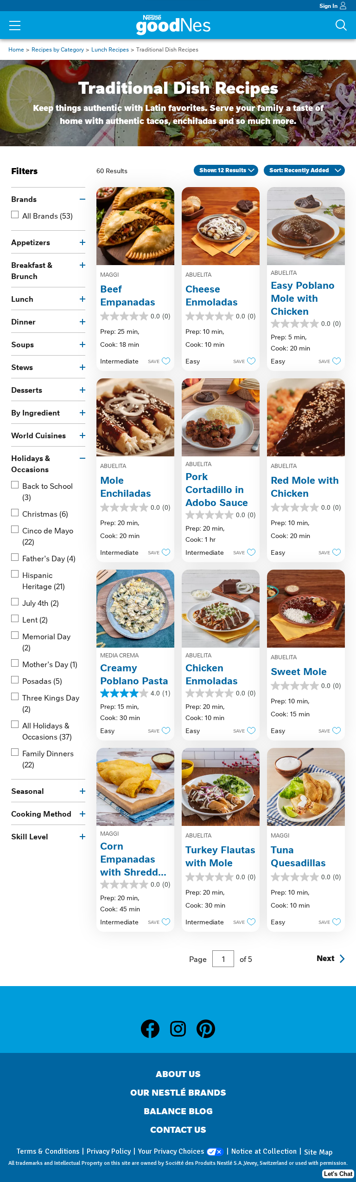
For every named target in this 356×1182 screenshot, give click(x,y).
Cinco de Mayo (47, 535)
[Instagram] (183, 1029)
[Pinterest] (206, 1029)
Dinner (23, 321)
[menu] (14, 26)
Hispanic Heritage (43, 580)
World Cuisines (38, 435)
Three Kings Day (50, 703)
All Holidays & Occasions (47, 730)
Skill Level (29, 836)
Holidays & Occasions (30, 463)
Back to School (47, 491)
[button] (156, 360)
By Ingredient (35, 412)
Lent (35, 619)
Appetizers (30, 242)
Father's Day (49, 558)
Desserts (26, 389)
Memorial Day (46, 641)
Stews (22, 367)
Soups (22, 344)
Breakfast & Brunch (31, 270)
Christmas (45, 513)
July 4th (40, 602)
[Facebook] (155, 1029)
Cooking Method (41, 813)
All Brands (47, 215)
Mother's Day (49, 664)
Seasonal (27, 791)
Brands (24, 199)
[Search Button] (341, 25)
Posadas (42, 680)
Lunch (22, 298)
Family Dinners (48, 758)
